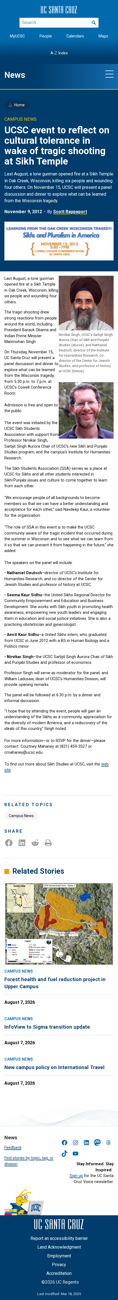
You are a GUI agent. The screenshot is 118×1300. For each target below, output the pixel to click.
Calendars (75, 36)
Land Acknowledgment (59, 1247)
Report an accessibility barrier (59, 1238)
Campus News (21, 816)
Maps (103, 36)
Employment (59, 1255)
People (46, 36)
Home (19, 105)
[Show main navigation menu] (109, 74)
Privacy (59, 1264)
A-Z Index (59, 53)
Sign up (76, 1175)
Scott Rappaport (70, 211)
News (14, 75)
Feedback (12, 1147)
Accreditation (59, 1273)
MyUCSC (17, 36)
